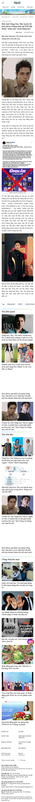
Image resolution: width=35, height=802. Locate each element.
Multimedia (22, 748)
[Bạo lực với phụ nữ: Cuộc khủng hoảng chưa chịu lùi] (17, 627)
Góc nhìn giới (23, 17)
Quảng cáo (22, 755)
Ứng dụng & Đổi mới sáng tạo (25, 736)
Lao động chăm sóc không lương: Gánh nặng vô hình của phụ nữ (15, 613)
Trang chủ (5, 7)
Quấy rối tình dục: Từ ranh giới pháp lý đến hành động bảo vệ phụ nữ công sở (17, 585)
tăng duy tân (11, 304)
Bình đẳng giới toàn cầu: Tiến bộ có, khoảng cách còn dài (16, 667)
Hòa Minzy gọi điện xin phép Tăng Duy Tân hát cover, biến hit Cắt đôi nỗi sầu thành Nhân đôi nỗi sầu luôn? (17, 396)
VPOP (20, 304)
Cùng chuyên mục (11, 559)
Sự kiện (13, 7)
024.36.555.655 (5, 755)
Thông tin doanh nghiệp (8, 760)
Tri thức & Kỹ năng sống (25, 742)
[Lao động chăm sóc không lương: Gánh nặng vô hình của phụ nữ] (17, 600)
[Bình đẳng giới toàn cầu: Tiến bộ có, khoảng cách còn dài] (17, 654)
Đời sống (31, 17)
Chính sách (15, 17)
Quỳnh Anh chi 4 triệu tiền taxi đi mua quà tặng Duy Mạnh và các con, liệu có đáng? (17, 366)
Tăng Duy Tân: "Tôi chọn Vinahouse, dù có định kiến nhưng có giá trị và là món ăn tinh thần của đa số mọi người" (17, 337)
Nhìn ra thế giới (6, 742)
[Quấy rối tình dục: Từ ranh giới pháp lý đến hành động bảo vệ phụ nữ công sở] (17, 571)
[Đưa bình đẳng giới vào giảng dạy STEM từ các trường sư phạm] (17, 710)
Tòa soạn (23, 760)
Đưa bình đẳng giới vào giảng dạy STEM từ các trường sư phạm (15, 723)
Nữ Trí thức (20, 7)
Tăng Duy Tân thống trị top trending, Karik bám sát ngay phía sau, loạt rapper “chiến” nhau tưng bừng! (17, 460)
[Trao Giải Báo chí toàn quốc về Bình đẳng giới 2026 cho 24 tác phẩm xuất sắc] (17, 681)
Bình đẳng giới (6, 17)
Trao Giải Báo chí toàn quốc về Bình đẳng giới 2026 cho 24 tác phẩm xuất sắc (17, 695)
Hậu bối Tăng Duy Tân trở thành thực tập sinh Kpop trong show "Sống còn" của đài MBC (17, 489)
